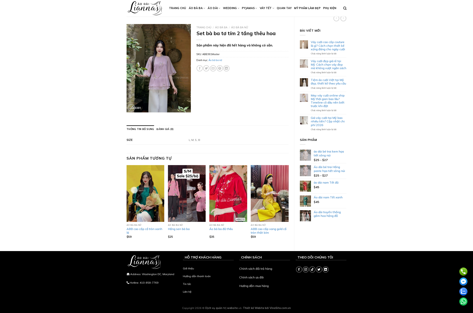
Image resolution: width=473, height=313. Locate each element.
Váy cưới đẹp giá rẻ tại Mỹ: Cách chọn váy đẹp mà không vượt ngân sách (328, 64)
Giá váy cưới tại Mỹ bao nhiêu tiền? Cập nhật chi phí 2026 (328, 121)
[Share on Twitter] (206, 68)
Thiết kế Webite (253, 308)
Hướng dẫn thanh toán (197, 276)
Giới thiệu (188, 268)
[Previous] (127, 205)
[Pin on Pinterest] (220, 68)
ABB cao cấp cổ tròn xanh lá (144, 231)
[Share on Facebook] (200, 68)
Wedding (230, 8)
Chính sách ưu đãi (251, 277)
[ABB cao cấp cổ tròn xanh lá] (145, 193)
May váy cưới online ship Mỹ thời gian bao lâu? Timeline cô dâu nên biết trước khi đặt (328, 101)
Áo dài (213, 8)
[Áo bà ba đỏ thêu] (228, 193)
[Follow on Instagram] (306, 269)
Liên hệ (187, 291)
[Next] (288, 205)
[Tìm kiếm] (344, 8)
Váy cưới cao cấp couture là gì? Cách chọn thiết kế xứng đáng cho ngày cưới (328, 45)
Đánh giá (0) (164, 129)
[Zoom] (131, 107)
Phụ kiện (329, 8)
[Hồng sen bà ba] (187, 193)
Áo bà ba (196, 8)
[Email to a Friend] (213, 68)
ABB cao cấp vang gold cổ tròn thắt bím (268, 231)
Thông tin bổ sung (140, 129)
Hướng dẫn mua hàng (254, 286)
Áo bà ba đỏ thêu (221, 229)
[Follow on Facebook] (299, 269)
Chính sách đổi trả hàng (255, 268)
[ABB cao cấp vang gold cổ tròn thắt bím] (270, 193)
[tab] (140, 129)
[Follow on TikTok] (312, 269)
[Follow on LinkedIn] (326, 269)
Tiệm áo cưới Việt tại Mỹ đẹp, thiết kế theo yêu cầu (328, 81)
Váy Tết (266, 8)
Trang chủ (177, 8)
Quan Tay (284, 8)
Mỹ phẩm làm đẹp (307, 8)
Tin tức (187, 284)
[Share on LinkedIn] (226, 68)
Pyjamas (248, 8)
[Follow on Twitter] (319, 269)
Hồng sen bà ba (179, 229)
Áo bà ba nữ (239, 27)
